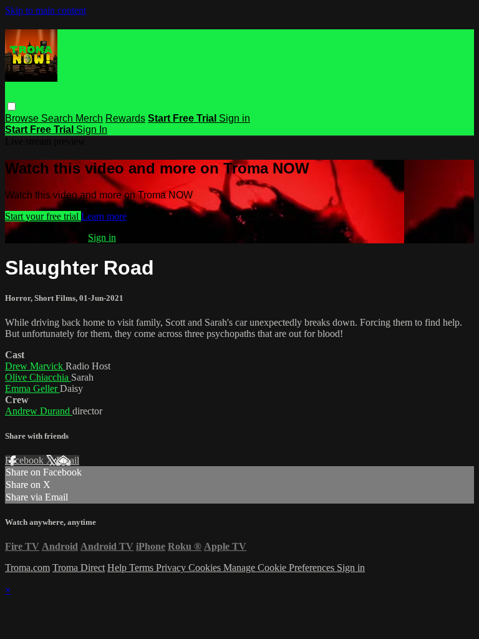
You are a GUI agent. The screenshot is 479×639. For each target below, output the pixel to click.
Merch (89, 118)
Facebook (25, 460)
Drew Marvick (35, 366)
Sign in (234, 118)
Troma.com (27, 567)
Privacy (172, 567)
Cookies (205, 567)
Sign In (91, 129)
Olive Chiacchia (38, 377)
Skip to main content (45, 10)
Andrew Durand (38, 411)
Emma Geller (32, 388)
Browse (23, 118)
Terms (142, 567)
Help (118, 567)
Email (67, 460)
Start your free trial (43, 216)
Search (58, 118)
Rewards (125, 118)
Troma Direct (78, 567)
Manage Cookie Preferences (280, 567)
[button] (11, 106)
